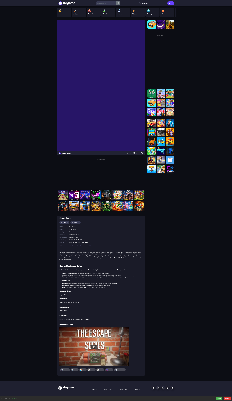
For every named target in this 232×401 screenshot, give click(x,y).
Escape (89, 245)
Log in (171, 3)
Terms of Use (123, 389)
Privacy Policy (108, 389)
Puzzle (84, 245)
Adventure (78, 245)
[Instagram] (163, 388)
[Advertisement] (101, 173)
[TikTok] (172, 388)
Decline (227, 398)
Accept (219, 398)
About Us (94, 389)
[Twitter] (158, 388)
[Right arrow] (173, 12)
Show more (14, 398)
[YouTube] (167, 388)
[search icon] (118, 3)
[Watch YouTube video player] (94, 347)
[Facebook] (153, 388)
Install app (144, 3)
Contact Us (137, 389)
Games (71, 245)
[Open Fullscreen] (142, 153)
